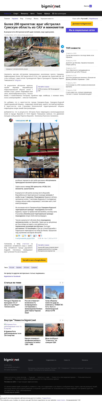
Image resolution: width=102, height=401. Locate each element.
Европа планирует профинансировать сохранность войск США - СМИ (33, 341)
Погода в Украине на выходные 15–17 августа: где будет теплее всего (12, 304)
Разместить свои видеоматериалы (64, 377)
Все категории (60, 13)
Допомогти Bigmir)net (82, 24)
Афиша (47, 13)
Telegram (17, 80)
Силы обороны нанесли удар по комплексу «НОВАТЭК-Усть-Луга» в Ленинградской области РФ (54, 306)
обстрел (26, 267)
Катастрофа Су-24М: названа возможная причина (80, 86)
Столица (28, 19)
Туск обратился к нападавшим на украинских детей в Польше (78, 71)
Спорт (15, 13)
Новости (7, 13)
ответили (25, 244)
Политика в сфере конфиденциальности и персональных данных (37, 379)
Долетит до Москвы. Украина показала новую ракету (80, 64)
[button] (60, 283)
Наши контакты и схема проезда (15, 377)
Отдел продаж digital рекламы (27, 382)
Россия (11, 267)
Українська (93, 19)
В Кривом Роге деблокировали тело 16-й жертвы (12, 333)
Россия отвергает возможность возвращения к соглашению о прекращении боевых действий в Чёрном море (33, 307)
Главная (7, 19)
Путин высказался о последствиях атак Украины (80, 56)
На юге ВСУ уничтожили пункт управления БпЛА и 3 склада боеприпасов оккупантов (48, 249)
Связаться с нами (43, 377)
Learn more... (61, 400)
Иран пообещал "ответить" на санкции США (51, 340)
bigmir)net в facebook (12, 276)
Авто (32, 13)
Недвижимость (51, 360)
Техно (39, 13)
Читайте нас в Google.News (34, 260)
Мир (21, 19)
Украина (15, 19)
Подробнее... (46, 398)
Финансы (24, 13)
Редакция (32, 377)
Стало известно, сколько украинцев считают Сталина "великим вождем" (79, 93)
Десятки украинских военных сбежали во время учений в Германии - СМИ (81, 78)
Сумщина (34, 267)
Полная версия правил (12, 392)
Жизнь (36, 19)
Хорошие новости (47, 19)
